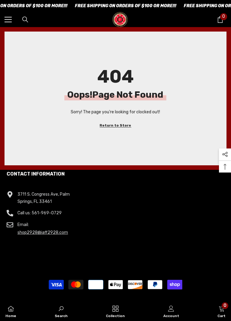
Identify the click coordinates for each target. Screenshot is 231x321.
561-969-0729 (47, 213)
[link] (61, 311)
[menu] (8, 19)
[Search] (25, 19)
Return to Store (115, 125)
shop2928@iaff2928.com (42, 232)
